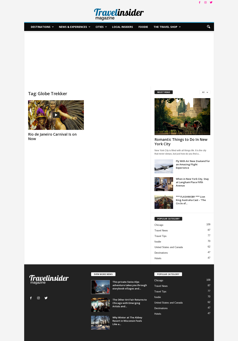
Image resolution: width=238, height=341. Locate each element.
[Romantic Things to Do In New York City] (182, 116)
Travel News (161, 230)
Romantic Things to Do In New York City (181, 141)
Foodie (143, 27)
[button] (208, 27)
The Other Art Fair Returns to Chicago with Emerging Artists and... (129, 303)
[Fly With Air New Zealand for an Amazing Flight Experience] (164, 166)
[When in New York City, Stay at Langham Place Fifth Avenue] (164, 184)
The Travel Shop (165, 27)
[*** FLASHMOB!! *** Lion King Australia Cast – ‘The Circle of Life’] (164, 202)
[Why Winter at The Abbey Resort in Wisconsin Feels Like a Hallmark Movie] (100, 323)
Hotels (158, 258)
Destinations (40, 27)
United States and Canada (169, 247)
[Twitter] (211, 2)
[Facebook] (199, 2)
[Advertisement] (119, 59)
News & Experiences (73, 27)
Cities (100, 27)
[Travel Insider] (119, 13)
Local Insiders (122, 27)
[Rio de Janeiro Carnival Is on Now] (56, 115)
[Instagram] (205, 2)
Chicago (159, 225)
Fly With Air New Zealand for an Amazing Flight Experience (193, 164)
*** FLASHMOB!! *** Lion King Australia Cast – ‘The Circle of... (191, 200)
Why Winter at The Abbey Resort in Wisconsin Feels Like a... (127, 321)
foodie (158, 241)
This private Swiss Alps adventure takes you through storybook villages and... (129, 285)
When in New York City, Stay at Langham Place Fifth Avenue (192, 182)
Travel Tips (161, 236)
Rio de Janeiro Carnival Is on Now (52, 136)
